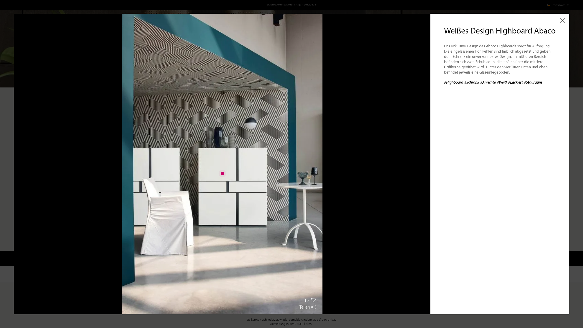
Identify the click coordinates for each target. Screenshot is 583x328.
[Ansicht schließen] (562, 20)
